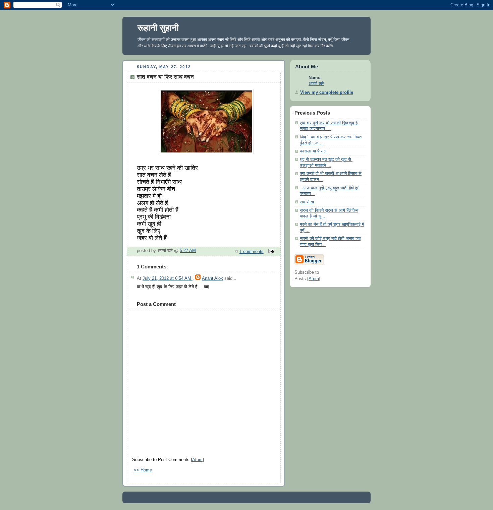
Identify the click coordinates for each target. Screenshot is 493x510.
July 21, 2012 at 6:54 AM (168, 278)
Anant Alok (212, 278)
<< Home (143, 470)
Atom (197, 459)
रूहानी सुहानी (158, 28)
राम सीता (307, 202)
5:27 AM (188, 250)
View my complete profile (326, 92)
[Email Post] (270, 251)
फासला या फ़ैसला (314, 151)
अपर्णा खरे (316, 83)
